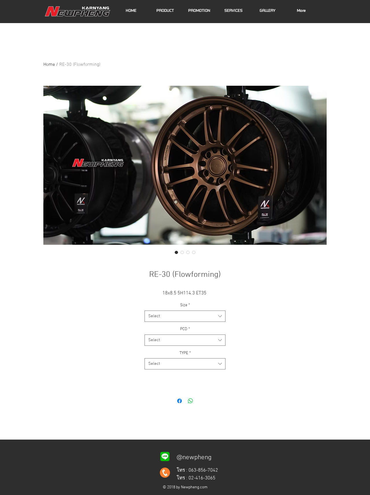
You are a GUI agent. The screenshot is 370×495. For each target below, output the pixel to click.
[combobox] (185, 316)
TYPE (185, 353)
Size (185, 305)
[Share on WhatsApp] (190, 400)
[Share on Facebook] (179, 400)
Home (49, 65)
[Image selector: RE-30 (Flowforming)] (176, 252)
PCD (185, 329)
